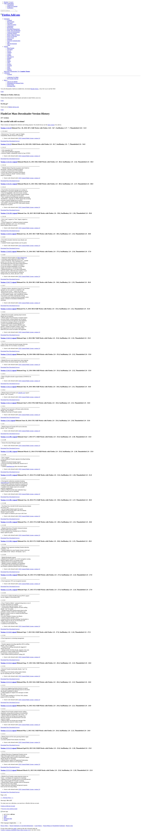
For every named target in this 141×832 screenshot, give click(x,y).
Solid (8, 67)
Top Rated (9, 23)
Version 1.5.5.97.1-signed (9, 475)
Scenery (9, 64)
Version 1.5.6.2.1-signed (8, 387)
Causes (9, 54)
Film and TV (10, 57)
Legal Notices (38, 825)
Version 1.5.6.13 (6, 144)
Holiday (9, 58)
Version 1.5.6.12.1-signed (9, 162)
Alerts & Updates (11, 24)
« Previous (5, 797)
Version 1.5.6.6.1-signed (8, 309)
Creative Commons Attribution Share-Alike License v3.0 (15, 830)
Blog (5, 817)
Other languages (5, 823)
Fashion (9, 55)
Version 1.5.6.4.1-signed (8, 354)
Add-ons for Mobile (12, 81)
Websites (9, 70)
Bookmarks (10, 27)
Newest (9, 51)
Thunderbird (10, 5)
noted (14, 828)
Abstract (9, 52)
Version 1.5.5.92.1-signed (9, 575)
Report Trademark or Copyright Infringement (21, 825)
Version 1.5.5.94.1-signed (9, 541)
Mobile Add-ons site (13, 107)
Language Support (12, 33)
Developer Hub (11, 86)
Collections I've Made (12, 77)
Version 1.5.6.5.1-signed (8, 338)
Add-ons (15, 14)
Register (6, 2)
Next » (10, 797)
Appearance (10, 26)
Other (8, 45)
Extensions (7, 18)
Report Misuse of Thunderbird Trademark (54, 825)
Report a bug (69, 825)
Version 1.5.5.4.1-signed (8, 706)
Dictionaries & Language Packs (15, 83)
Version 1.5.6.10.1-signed (9, 213)
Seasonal (9, 65)
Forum (5, 820)
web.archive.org (5, 482)
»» (12, 797)
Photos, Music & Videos (13, 35)
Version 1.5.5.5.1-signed (8, 682)
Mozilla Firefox (34, 89)
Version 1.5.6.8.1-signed (8, 251)
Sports (8, 68)
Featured (9, 20)
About (5, 815)
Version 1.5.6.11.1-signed (9, 184)
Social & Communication (13, 40)
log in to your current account (9, 808)
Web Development (12, 43)
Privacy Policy (4, 825)
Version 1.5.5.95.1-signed (9, 522)
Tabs (8, 42)
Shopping (9, 39)
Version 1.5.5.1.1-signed (8, 770)
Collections (7, 73)
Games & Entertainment (13, 32)
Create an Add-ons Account (8, 806)
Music (8, 59)
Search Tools (10, 38)
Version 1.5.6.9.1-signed (8, 234)
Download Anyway (14, 141)
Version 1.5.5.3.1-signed (8, 730)
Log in (11, 2)
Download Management (13, 29)
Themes (6, 46)
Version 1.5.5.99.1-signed (9, 437)
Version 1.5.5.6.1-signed (8, 663)
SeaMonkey (10, 8)
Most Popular (10, 21)
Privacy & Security (12, 36)
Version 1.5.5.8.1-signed (8, 632)
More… (6, 80)
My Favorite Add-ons (12, 78)
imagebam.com (10, 466)
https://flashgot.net (22, 257)
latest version (51, 124)
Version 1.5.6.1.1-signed (8, 403)
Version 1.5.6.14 (6, 128)
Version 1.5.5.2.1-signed (8, 748)
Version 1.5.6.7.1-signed (8, 282)
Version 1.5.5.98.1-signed (9, 451)
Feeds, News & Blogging (13, 30)
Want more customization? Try (17, 71)
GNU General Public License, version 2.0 (29, 138)
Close (2, 91)
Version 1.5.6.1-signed (8, 420)
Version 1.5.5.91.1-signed (9, 590)
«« (1, 797)
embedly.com (21, 392)
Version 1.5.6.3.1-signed (8, 370)
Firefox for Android (12, 6)
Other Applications (9, 3)
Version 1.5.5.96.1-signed (9, 500)
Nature (9, 61)
